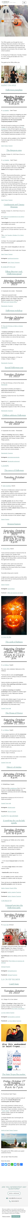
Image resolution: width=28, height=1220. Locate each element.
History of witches (14, 767)
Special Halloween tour (14, 367)
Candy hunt (14, 983)
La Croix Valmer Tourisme (14, 1021)
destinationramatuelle (13, 457)
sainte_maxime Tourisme (14, 892)
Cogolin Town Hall (6, 708)
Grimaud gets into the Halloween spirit (14, 906)
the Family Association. (18, 1009)
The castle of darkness (14, 641)
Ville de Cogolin (12, 811)
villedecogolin (11, 807)
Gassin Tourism (5, 519)
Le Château (6, 730)
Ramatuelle (4, 385)
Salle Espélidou (7, 486)
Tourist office (6, 549)
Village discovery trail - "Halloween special (14, 272)
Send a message (14, 1193)
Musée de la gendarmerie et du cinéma (13, 217)
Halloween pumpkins (14, 89)
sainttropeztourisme (13, 258)
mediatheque (13, 788)
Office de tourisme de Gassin (15, 593)
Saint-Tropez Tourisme (14, 262)
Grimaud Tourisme (12, 975)
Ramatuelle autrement (14, 461)
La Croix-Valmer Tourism (7, 1013)
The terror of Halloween (14, 470)
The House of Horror (14, 712)
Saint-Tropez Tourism (7, 146)
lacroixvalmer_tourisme (14, 1017)
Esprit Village (5, 1111)
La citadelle (6, 110)
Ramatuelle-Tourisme (7, 306)
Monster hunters (14, 523)
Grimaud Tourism (5, 967)
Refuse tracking (6, 1216)
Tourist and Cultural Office (10, 302)
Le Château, (6, 665)
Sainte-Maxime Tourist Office (9, 888)
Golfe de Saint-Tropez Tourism (9, 1130)
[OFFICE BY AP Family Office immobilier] (9, 2)
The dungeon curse (14, 150)
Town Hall (5, 925)
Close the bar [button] (16, 1216)
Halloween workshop (14, 310)
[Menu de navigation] (24, 2)
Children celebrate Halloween (14, 415)
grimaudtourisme (12, 971)
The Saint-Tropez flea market (14, 1074)
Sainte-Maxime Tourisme (14, 896)
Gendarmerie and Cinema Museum (14, 205)
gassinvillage (11, 589)
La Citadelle (6, 160)
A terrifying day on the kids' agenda (14, 821)
